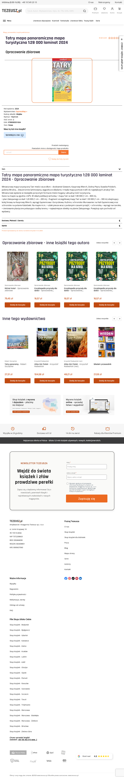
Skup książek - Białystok (19, 625)
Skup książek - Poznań (18, 678)
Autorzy (67, 564)
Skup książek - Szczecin (19, 694)
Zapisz (63, 152)
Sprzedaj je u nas (13, 135)
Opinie (4, 225)
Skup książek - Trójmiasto (20, 705)
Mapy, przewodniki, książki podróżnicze (16, 32)
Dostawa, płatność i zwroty (13, 220)
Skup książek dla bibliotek (74, 537)
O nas (91, 2)
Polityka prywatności (18, 594)
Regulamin (14, 589)
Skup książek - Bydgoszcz (20, 630)
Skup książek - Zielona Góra (21, 731)
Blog (66, 548)
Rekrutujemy (104, 2)
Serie (98, 21)
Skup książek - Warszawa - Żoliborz (24, 721)
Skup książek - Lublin (18, 657)
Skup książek (69, 532)
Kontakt (118, 2)
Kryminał (55, 21)
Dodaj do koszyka (17, 304)
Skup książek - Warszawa (20, 710)
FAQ (11, 610)
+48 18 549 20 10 (29, 2)
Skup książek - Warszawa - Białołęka (24, 715)
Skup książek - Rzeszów (19, 683)
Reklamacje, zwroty (17, 600)
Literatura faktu (76, 21)
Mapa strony (69, 553)
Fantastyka (64, 21)
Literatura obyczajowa (42, 21)
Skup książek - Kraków (18, 651)
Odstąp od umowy (17, 605)
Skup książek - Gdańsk (19, 635)
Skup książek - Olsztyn (19, 667)
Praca (66, 543)
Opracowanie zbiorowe (23, 52)
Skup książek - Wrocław (19, 726)
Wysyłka (13, 584)
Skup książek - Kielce (18, 646)
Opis (3, 169)
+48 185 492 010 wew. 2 (27, 739)
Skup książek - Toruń (18, 699)
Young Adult (88, 21)
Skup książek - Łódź (17, 662)
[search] (84, 11)
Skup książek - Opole (18, 673)
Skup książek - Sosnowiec (20, 689)
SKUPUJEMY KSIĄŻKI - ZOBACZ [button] (122, 55)
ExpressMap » (21, 111)
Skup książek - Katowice (19, 641)
